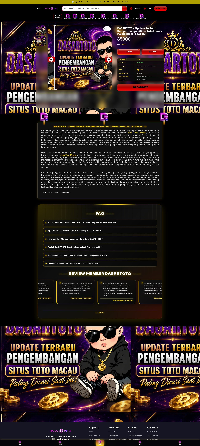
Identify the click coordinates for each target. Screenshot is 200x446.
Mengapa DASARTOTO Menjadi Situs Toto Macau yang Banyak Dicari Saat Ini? (82, 223)
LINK (140, 444)
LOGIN (129, 52)
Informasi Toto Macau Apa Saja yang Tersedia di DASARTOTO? (75, 239)
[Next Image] (108, 59)
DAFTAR (153, 52)
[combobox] (92, 8)
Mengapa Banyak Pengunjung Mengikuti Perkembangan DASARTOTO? (78, 255)
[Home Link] (51, 8)
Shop (39, 8)
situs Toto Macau (137, 133)
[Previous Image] (51, 59)
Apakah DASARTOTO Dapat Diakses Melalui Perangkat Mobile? (75, 247)
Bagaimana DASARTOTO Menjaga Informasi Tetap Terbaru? (73, 263)
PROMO (20, 444)
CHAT (180, 444)
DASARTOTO (140, 87)
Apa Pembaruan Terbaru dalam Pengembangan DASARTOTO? (74, 231)
